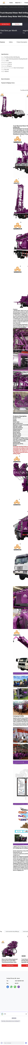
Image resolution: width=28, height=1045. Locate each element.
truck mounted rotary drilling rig (12, 931)
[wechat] (15, 987)
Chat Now (17, 24)
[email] (8, 987)
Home (1, 7)
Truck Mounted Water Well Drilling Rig (16, 7)
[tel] (22, 987)
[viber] (18, 987)
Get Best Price (5, 24)
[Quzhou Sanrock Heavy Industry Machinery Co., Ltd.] (4, 2)
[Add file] (2, 1042)
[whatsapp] (11, 987)
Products (6, 7)
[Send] (26, 1042)
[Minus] (26, 1014)
